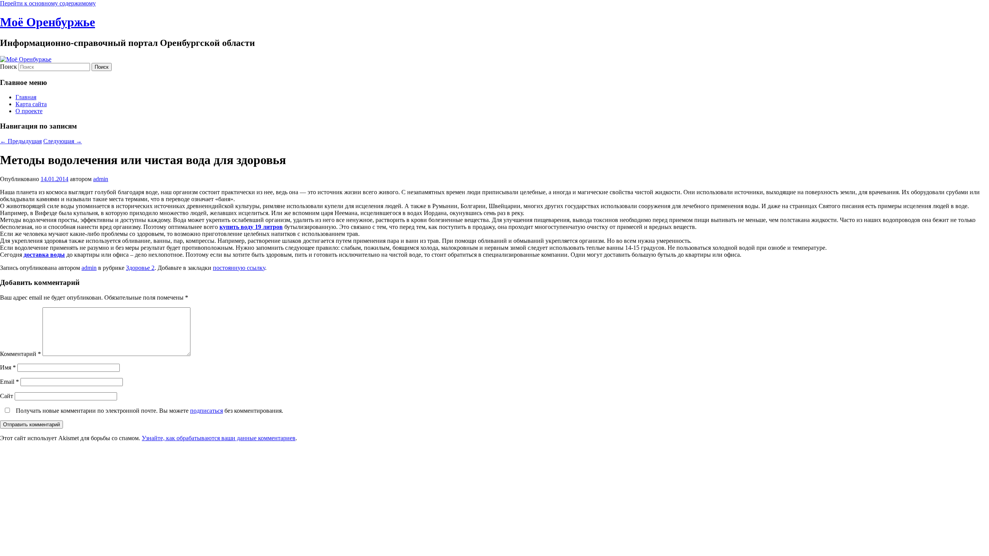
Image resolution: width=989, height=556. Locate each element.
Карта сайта (31, 104)
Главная (25, 97)
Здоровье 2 (140, 267)
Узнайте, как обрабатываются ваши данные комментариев (219, 438)
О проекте (28, 111)
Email (9, 381)
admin (100, 179)
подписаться (206, 410)
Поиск (8, 66)
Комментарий (20, 354)
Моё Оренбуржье (47, 22)
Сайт (6, 396)
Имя (8, 367)
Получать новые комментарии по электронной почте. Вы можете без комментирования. (148, 410)
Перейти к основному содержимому (48, 3)
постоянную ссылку (239, 267)
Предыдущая (21, 141)
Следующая (62, 141)
